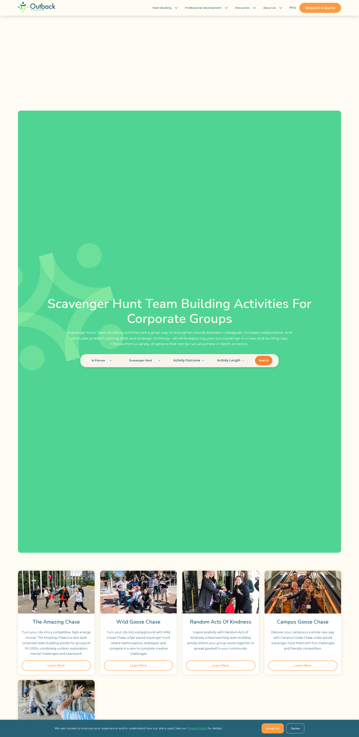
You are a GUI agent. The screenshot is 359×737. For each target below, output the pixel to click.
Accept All (272, 728)
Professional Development (203, 8)
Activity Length (228, 360)
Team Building (161, 8)
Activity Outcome (186, 360)
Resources (242, 8)
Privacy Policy (197, 728)
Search (264, 360)
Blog (292, 7)
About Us (269, 8)
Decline (295, 728)
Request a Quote (320, 8)
